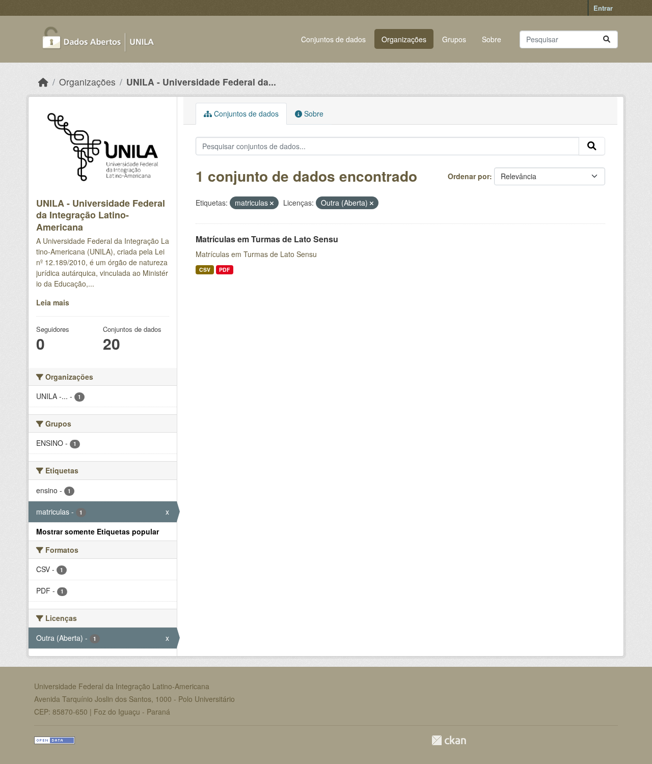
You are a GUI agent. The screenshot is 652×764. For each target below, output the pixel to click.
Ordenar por (469, 176)
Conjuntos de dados (333, 39)
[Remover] (272, 203)
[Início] (43, 81)
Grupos (454, 39)
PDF (224, 269)
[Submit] (606, 39)
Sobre (491, 39)
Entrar (603, 8)
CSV (204, 269)
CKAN (448, 740)
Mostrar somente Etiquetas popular (97, 531)
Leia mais (52, 302)
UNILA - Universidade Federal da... (201, 81)
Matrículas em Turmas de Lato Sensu (267, 239)
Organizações (404, 39)
